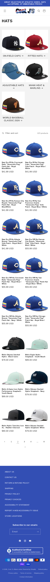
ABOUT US (9, 472)
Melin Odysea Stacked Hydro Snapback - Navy (34, 390)
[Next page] (25, 447)
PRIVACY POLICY (12, 494)
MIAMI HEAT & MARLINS (37, 86)
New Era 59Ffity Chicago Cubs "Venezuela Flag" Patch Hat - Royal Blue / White (35, 319)
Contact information (26, 577)
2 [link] (17, 442)
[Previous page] (4, 441)
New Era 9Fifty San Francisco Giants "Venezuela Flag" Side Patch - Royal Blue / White (36, 204)
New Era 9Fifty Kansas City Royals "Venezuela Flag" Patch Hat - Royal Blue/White (13, 204)
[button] (5, 11)
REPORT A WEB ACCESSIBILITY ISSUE (21, 511)
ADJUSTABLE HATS (13, 85)
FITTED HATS (35, 56)
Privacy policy (13, 573)
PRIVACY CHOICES (13, 499)
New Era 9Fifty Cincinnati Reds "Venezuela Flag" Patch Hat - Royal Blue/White (12, 165)
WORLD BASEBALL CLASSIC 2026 (13, 119)
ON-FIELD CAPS (12, 56)
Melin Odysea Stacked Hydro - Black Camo (11, 356)
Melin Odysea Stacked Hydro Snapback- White (34, 427)
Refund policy (42, 569)
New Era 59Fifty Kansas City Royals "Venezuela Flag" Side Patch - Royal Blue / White (35, 242)
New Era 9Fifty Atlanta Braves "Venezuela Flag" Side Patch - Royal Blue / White (12, 242)
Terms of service (26, 573)
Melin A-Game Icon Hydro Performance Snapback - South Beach (12, 391)
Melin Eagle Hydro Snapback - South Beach (35, 356)
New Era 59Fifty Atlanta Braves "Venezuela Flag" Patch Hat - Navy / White (12, 318)
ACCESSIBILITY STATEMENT (17, 505)
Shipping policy (39, 573)
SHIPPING (9, 488)
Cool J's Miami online (15, 569)
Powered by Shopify (29, 569)
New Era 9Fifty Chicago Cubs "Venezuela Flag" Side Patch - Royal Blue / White (35, 165)
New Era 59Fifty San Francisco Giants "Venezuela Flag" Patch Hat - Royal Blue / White (36, 281)
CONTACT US (11, 477)
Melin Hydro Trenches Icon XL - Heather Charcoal (13, 427)
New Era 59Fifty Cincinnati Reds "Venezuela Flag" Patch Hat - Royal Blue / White (13, 281)
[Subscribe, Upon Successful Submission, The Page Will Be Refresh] (37, 532)
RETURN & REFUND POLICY (17, 483)
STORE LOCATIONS (13, 516)
